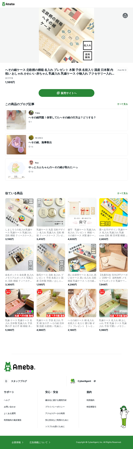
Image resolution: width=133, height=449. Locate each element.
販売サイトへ (69, 93)
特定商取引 (91, 407)
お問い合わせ (10, 407)
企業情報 (16, 442)
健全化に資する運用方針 (56, 400)
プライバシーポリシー (55, 407)
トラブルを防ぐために (55, 426)
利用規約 (90, 400)
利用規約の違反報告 (12, 420)
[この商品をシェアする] (125, 15)
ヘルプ (7, 400)
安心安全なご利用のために (57, 420)
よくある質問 (10, 413)
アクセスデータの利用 (55, 413)
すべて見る (122, 104)
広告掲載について (39, 442)
